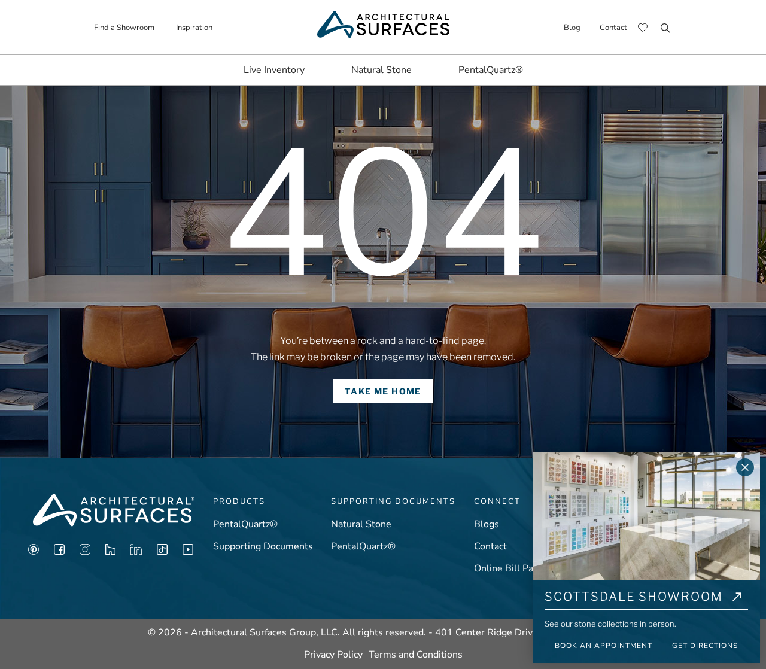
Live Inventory (274, 70)
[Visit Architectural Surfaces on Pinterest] (33, 552)
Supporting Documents (263, 546)
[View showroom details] (737, 599)
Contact (613, 27)
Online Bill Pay (506, 568)
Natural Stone (381, 70)
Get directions (705, 645)
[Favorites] (643, 28)
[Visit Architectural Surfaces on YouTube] (188, 552)
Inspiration (194, 27)
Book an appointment (603, 645)
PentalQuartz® (490, 70)
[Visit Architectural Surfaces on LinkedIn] (136, 552)
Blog (572, 27)
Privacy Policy (333, 654)
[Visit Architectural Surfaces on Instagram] (85, 552)
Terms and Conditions (416, 654)
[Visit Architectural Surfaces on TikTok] (162, 552)
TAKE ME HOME (383, 391)
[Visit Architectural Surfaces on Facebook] (59, 552)
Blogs (486, 524)
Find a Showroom (124, 27)
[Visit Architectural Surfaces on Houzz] (110, 552)
